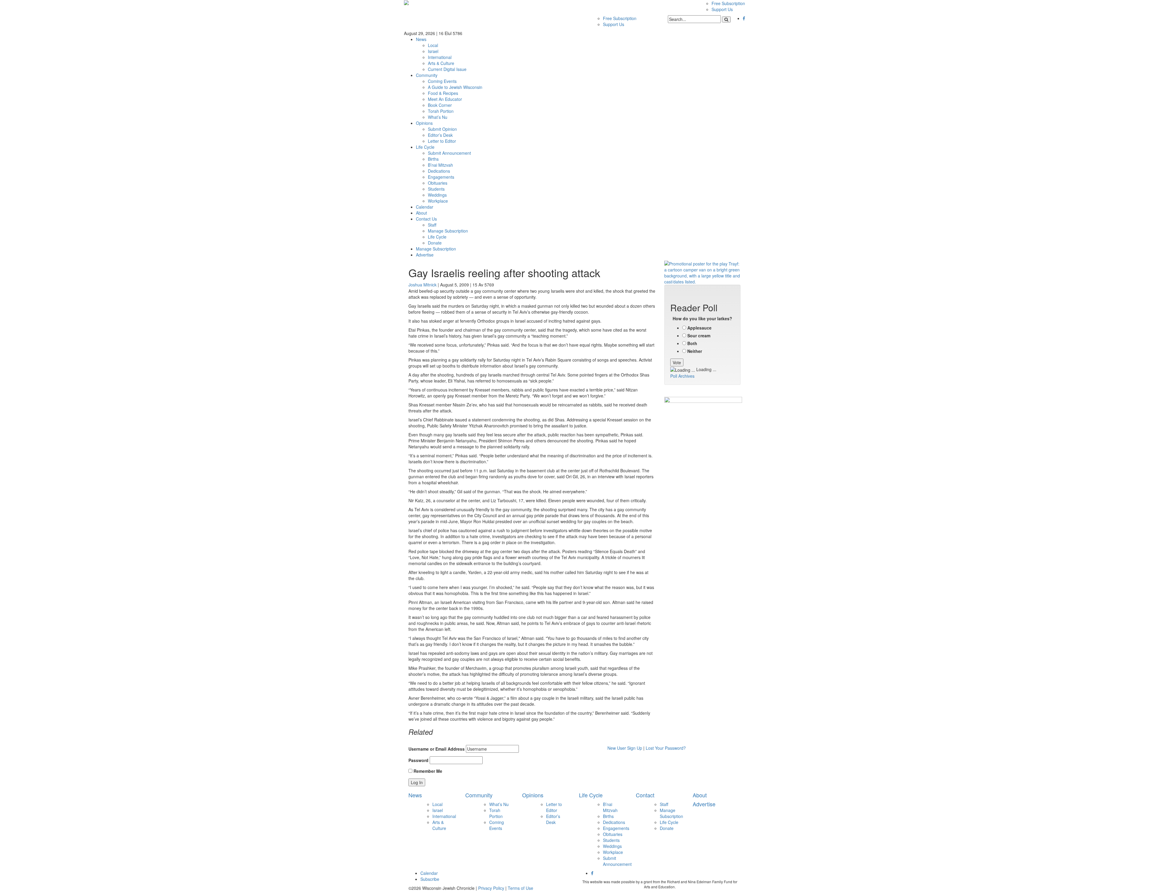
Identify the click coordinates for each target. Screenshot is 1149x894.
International (440, 57)
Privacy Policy (491, 888)
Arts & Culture (441, 63)
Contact (645, 795)
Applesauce (699, 328)
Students (436, 189)
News (421, 39)
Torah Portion (441, 111)
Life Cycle (425, 147)
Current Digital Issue (447, 69)
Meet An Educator (445, 99)
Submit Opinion (442, 129)
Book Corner (440, 105)
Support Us (722, 9)
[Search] (726, 19)
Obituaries (437, 183)
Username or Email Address (436, 749)
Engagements (441, 177)
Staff (432, 225)
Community (426, 75)
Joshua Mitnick (422, 285)
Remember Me (427, 771)
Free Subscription (728, 3)
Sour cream (698, 336)
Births (433, 159)
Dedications (439, 171)
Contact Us (426, 219)
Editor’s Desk (440, 135)
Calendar (424, 207)
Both (692, 343)
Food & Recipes (443, 93)
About (421, 213)
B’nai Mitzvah (440, 165)
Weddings (437, 195)
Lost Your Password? (666, 748)
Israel (433, 51)
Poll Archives (682, 376)
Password (418, 760)
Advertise (425, 255)
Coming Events (442, 81)
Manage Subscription (448, 231)
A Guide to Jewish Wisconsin (455, 87)
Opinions (424, 123)
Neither (694, 351)
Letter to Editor (442, 141)
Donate (435, 243)
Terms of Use (520, 888)
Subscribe (429, 879)
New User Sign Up (624, 748)
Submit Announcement (449, 153)
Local (433, 45)
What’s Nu (437, 117)
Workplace (438, 201)
